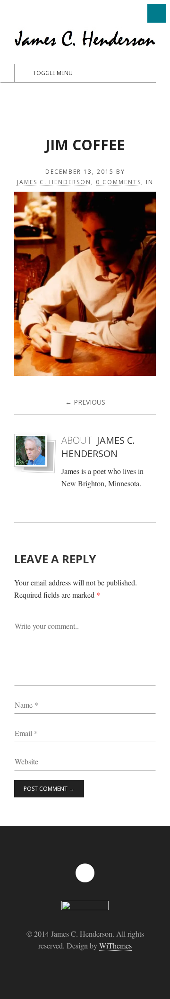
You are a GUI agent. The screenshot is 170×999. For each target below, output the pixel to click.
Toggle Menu (53, 73)
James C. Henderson (54, 182)
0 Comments (118, 182)
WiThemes (115, 945)
